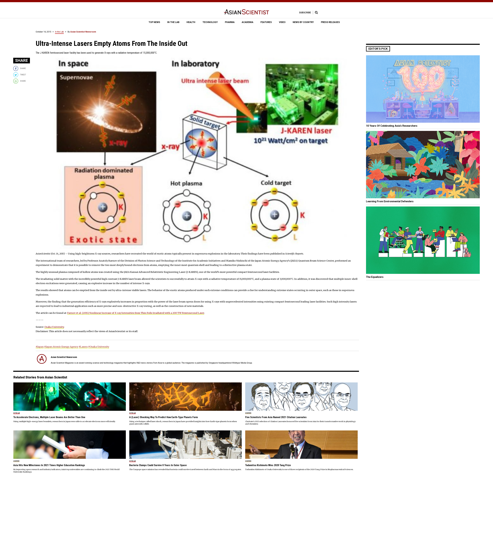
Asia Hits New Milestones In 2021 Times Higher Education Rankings (49, 465)
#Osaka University (98, 346)
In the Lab (59, 32)
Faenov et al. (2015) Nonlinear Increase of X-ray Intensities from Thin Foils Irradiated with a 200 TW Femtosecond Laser (135, 312)
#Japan (40, 346)
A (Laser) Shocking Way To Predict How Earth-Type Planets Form (163, 417)
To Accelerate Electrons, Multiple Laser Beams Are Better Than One (49, 417)
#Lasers (83, 346)
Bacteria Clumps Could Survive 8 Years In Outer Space (158, 465)
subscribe (305, 12)
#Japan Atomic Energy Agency (61, 346)
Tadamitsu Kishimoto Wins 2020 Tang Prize (268, 465)
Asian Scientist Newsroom (83, 32)
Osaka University (54, 326)
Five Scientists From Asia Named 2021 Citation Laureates (276, 417)
